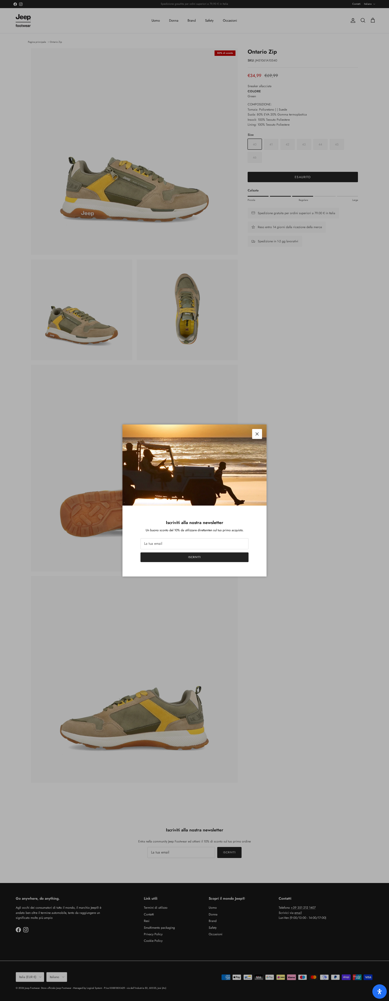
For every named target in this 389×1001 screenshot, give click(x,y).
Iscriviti (194, 557)
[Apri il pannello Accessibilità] (379, 991)
